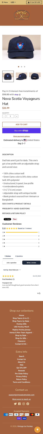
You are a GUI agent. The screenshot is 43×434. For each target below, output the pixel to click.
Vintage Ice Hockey (25, 426)
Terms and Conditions (21, 382)
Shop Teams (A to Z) (21, 318)
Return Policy (21, 379)
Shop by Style (20, 335)
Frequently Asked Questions (16, 209)
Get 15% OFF (21, 368)
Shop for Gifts (20, 338)
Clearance (21, 341)
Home (21, 315)
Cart (35, 2)
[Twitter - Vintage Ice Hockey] (15, 403)
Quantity (5, 113)
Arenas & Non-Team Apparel (21, 332)
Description (8, 154)
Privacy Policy (21, 376)
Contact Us (21, 359)
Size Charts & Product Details (16, 204)
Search (21, 356)
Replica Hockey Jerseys (21, 330)
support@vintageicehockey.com (21, 395)
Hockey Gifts (21, 324)
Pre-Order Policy (21, 373)
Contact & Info (20, 344)
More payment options (21, 136)
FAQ (21, 365)
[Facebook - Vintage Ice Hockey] (19, 403)
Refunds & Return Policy (14, 213)
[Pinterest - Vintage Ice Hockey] (27, 403)
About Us (21, 362)
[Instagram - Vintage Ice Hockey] (23, 403)
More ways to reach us (21, 399)
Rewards (21, 371)
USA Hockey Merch (21, 327)
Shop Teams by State (20, 321)
